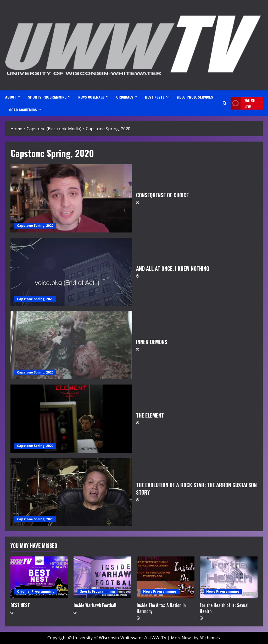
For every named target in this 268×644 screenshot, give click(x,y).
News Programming (159, 591)
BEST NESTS (155, 97)
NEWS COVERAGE (91, 97)
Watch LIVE (249, 103)
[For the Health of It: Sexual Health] (229, 577)
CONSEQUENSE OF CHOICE (71, 198)
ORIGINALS (124, 97)
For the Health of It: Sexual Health (224, 608)
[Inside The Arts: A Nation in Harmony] (165, 577)
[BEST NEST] (39, 577)
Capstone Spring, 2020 (35, 225)
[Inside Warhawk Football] (102, 577)
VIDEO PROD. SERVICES (194, 97)
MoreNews (182, 638)
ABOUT (10, 97)
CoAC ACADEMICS (23, 109)
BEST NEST (20, 605)
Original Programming (35, 591)
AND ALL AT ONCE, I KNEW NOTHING (71, 272)
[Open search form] (225, 103)
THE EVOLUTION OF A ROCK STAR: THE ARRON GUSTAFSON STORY (71, 492)
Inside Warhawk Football (95, 605)
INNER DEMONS (71, 345)
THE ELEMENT (71, 419)
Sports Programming (97, 591)
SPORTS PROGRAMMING (47, 97)
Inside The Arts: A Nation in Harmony (161, 608)
